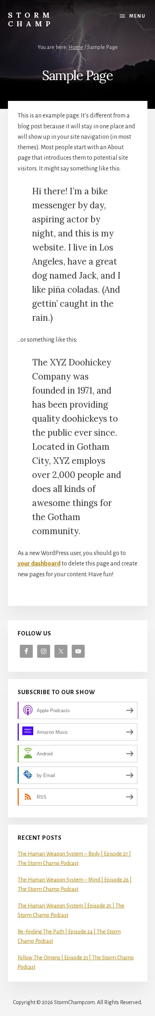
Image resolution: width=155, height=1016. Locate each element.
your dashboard (39, 563)
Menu (137, 16)
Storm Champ (31, 19)
